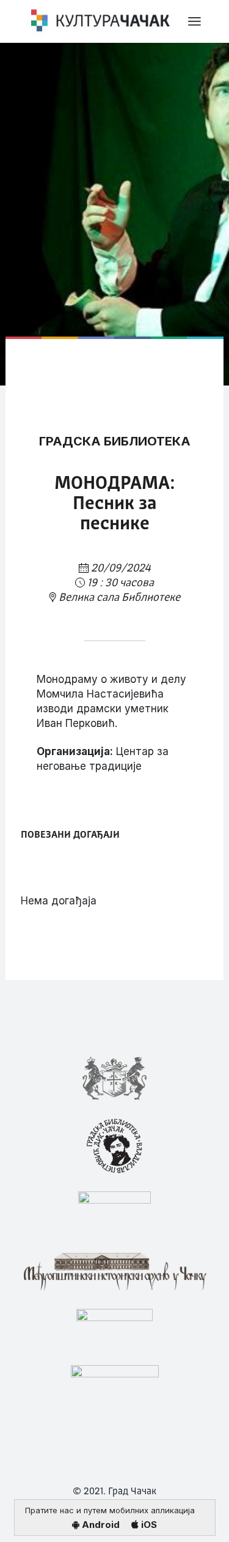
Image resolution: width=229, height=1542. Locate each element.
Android (99, 1524)
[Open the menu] (194, 21)
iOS (148, 1524)
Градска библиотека (115, 441)
